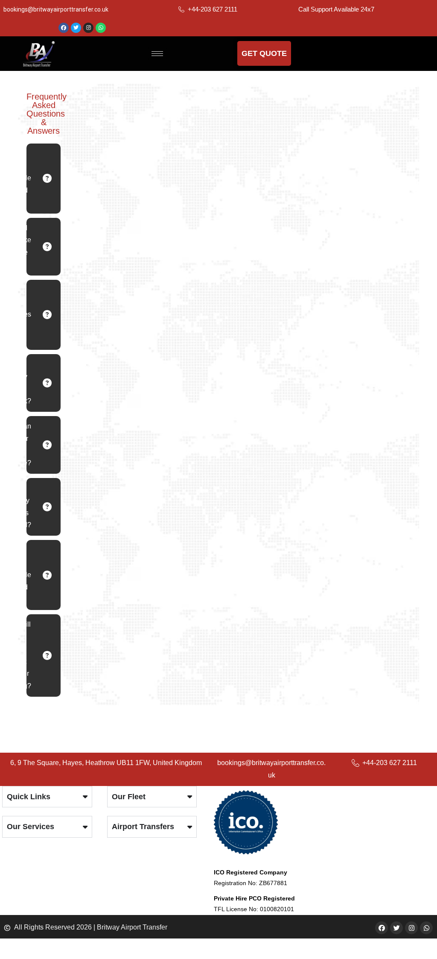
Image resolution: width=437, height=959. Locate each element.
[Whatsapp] (101, 28)
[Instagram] (88, 28)
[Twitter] (76, 28)
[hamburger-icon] (157, 53)
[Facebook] (63, 28)
